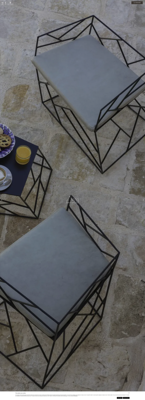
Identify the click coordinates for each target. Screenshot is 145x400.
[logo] (72, 200)
